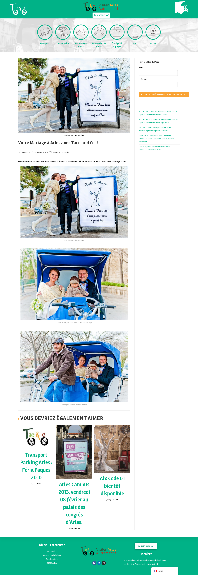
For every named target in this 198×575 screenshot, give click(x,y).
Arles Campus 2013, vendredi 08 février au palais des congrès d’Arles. (74, 503)
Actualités (65, 152)
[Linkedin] (99, 563)
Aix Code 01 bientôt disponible (112, 486)
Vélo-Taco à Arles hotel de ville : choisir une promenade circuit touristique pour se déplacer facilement (156, 138)
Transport (45, 43)
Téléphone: (144, 79)
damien (24, 152)
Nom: (141, 67)
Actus (153, 43)
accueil (55, 152)
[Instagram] (104, 563)
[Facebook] (94, 563)
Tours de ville (62, 43)
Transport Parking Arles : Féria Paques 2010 (36, 466)
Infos (135, 43)
